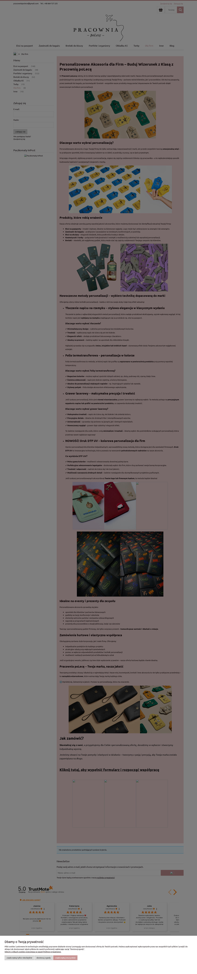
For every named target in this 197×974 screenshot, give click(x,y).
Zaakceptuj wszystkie (65, 958)
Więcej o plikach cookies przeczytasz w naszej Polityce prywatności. (33, 951)
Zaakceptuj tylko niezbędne (19, 958)
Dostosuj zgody (43, 958)
